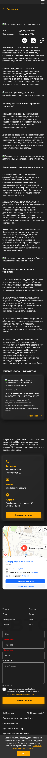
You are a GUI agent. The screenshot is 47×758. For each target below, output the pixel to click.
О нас (5, 614)
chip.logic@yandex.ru (16, 488)
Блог (31, 619)
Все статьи (12, 9)
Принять (23, 753)
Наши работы (9, 619)
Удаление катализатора (14, 728)
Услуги (6, 609)
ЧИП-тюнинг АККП (35, 713)
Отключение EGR (10, 723)
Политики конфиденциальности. (27, 747)
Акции (31, 614)
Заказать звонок (23, 515)
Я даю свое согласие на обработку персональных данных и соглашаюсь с (23, 691)
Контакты (7, 624)
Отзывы (32, 609)
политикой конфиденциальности (20, 694)
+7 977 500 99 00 (13, 472)
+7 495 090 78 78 (13, 469)
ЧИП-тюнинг (8, 713)
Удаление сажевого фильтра (16, 733)
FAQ (31, 624)
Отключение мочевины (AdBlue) (17, 718)
